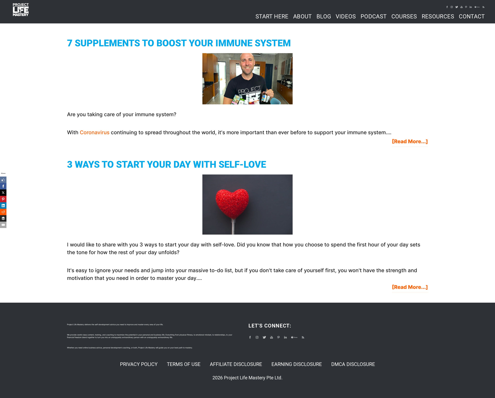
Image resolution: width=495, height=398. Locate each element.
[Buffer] (3, 218)
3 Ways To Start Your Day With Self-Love (166, 164)
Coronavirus (94, 132)
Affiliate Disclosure (236, 364)
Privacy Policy (139, 364)
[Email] (3, 225)
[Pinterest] (3, 199)
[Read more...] (410, 142)
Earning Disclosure (296, 364)
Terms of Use (183, 364)
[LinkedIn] (3, 205)
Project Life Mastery (21, 9)
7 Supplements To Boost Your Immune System (179, 43)
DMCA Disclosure (353, 364)
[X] (3, 192)
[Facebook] (3, 186)
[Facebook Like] (3, 180)
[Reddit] (3, 212)
